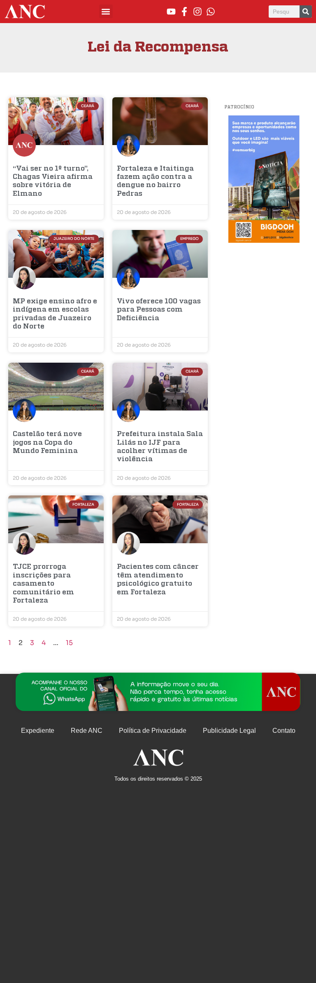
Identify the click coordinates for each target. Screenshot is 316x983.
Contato (283, 730)
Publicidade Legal (229, 730)
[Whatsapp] (210, 11)
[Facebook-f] (184, 11)
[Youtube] (171, 11)
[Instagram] (197, 11)
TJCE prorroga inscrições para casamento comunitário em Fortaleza (43, 583)
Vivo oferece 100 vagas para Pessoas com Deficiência (159, 310)
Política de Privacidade (152, 730)
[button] (106, 11)
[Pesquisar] (306, 11)
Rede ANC (86, 730)
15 (69, 642)
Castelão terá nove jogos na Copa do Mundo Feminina (47, 443)
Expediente (37, 730)
